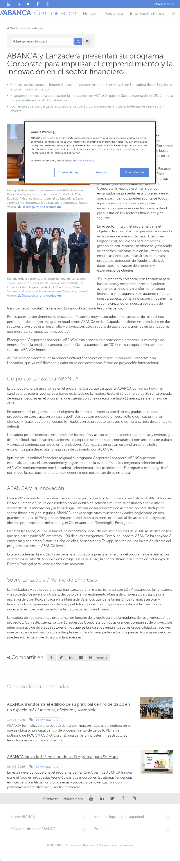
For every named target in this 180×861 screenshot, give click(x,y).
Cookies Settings (69, 172)
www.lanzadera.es (67, 637)
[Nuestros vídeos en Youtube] (8, 4)
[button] (174, 14)
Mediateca (113, 13)
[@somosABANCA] (28, 4)
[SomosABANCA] (38, 4)
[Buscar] (78, 41)
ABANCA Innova (34, 350)
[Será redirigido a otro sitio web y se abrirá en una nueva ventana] (71, 657)
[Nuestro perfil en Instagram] (47, 4)
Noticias (90, 13)
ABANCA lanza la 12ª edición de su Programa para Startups (62, 757)
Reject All (101, 172)
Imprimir (100, 657)
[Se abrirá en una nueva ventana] (51, 657)
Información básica (147, 13)
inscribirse (48, 389)
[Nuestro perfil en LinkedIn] (18, 4)
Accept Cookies (134, 172)
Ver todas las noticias (26, 28)
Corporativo (47, 720)
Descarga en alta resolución (39, 207)
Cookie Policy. (86, 160)
